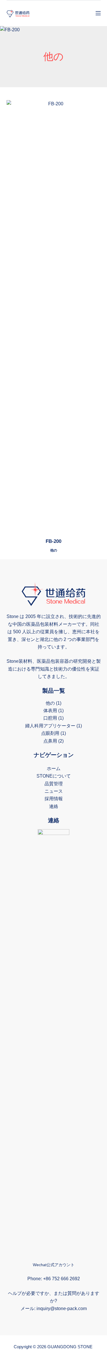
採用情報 (54, 798)
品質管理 (54, 783)
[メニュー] (98, 13)
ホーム (53, 768)
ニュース (54, 791)
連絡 (53, 806)
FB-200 (53, 541)
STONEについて (54, 776)
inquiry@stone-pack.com (62, 1308)
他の (53, 550)
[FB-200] (54, 315)
